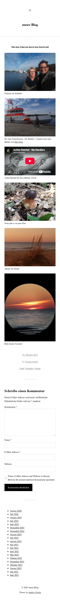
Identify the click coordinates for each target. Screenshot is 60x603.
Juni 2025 (14, 524)
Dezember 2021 (17, 561)
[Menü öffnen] (30, 10)
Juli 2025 (14, 520)
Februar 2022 (16, 558)
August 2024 (16, 534)
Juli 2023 (14, 544)
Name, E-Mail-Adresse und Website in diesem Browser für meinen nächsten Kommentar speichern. (31, 478)
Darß (22, 368)
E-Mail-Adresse (12, 452)
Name (8, 439)
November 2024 (17, 531)
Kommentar (10, 406)
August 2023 (16, 541)
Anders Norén (34, 592)
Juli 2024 (14, 537)
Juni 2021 (14, 575)
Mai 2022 (14, 554)
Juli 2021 (14, 571)
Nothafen (29, 368)
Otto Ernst (18, 142)
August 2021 (16, 568)
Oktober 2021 (16, 564)
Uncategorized (31, 361)
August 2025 (16, 517)
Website (8, 463)
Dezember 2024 (17, 527)
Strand (37, 368)
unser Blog (30, 24)
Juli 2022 (14, 547)
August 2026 (16, 510)
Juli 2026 (14, 514)
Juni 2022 (14, 551)
